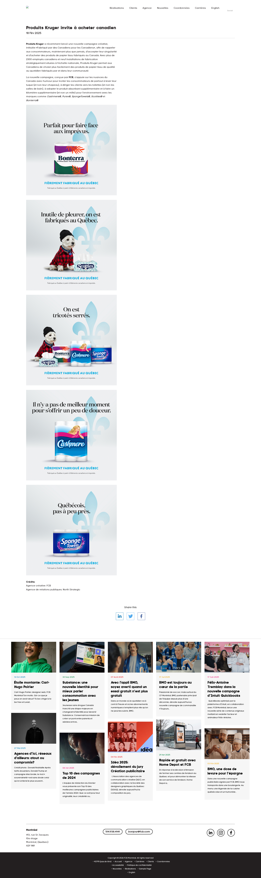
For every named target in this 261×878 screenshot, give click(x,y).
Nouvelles (162, 8)
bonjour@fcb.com (139, 831)
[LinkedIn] (119, 616)
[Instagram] (221, 832)
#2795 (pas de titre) (102, 861)
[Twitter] (130, 616)
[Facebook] (141, 616)
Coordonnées (182, 8)
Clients (133, 8)
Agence (147, 8)
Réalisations (117, 8)
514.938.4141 (113, 831)
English (215, 8)
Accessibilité (118, 865)
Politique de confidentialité (139, 865)
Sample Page (145, 869)
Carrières (200, 8)
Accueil (118, 861)
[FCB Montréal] (35, 8)
